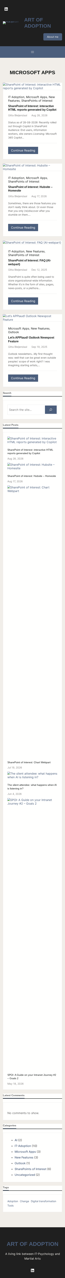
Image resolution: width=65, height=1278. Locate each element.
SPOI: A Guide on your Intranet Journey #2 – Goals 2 (31, 1076)
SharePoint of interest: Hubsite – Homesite (30, 188)
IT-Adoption (16, 97)
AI (16, 1140)
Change (24, 1201)
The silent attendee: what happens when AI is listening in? (32, 786)
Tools (10, 1205)
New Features (35, 251)
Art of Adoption (32, 1244)
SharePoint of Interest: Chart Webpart (29, 762)
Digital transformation (43, 1201)
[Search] (51, 410)
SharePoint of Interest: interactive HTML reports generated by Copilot (32, 108)
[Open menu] (32, 52)
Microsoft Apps (36, 97)
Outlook (13, 332)
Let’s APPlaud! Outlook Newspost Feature (31, 339)
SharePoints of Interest (37, 100)
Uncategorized (25, 1175)
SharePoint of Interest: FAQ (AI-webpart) (29, 262)
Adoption (12, 1201)
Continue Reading (24, 151)
